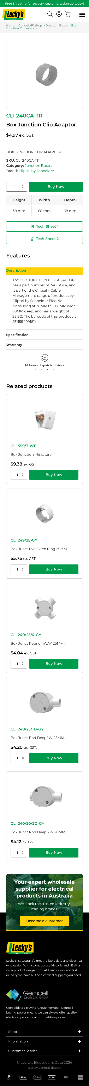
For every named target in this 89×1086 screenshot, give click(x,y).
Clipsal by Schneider (36, 171)
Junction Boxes (57, 25)
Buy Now (56, 187)
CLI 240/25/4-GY (26, 635)
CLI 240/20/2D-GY (27, 823)
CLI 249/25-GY (24, 540)
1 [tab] (35, 369)
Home (10, 25)
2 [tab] (41, 369)
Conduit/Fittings (30, 25)
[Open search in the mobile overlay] (50, 14)
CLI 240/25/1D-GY (27, 729)
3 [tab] (48, 369)
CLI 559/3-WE (23, 446)
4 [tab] (54, 369)
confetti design (50, 1068)
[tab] (44, 271)
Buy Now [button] (54, 475)
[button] (82, 14)
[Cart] (67, 14)
